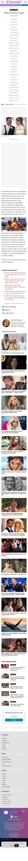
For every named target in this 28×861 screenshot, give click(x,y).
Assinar (14, 720)
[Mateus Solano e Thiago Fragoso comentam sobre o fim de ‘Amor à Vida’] (5, 693)
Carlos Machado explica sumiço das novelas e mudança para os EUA (15, 292)
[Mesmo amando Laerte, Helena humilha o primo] (5, 685)
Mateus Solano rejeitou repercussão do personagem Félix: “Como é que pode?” (15, 274)
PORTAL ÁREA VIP (5, 791)
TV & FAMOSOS (4, 734)
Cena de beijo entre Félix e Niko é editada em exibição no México (17, 678)
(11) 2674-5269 (14, 836)
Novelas (6, 7)
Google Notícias (9, 313)
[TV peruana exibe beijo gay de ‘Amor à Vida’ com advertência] (5, 666)
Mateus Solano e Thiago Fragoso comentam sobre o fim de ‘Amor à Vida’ (17, 696)
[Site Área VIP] (14, 2)
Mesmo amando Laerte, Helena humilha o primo (16, 687)
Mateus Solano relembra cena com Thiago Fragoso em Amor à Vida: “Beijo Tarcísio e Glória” (15, 280)
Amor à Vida (11, 7)
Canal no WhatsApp (10, 307)
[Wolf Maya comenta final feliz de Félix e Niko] (5, 703)
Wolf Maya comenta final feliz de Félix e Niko (17, 705)
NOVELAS (3, 753)
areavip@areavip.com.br (14, 835)
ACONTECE (3, 770)
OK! (17, 845)
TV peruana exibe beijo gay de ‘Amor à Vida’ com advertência (17, 669)
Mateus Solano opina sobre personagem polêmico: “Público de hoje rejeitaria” (15, 287)
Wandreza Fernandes (9, 104)
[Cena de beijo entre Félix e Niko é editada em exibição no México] (5, 676)
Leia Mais (11, 845)
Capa (2, 7)
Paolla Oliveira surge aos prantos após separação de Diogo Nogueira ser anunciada (15, 297)
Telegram (7, 310)
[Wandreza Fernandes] (3, 104)
